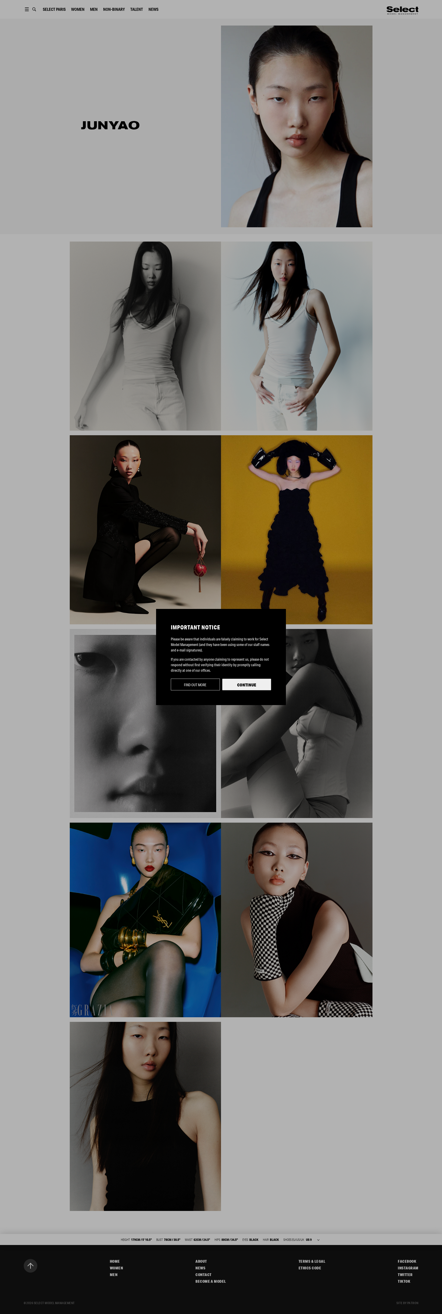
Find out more (195, 684)
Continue (246, 685)
